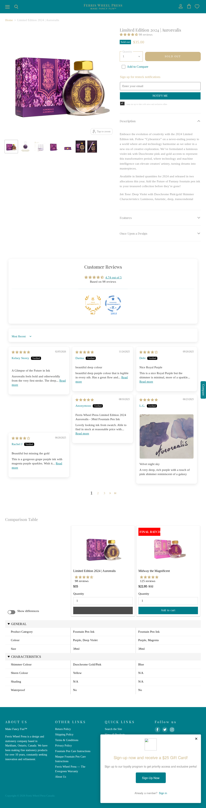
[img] (21, 352)
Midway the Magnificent (154, 571)
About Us (60, 776)
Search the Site (113, 729)
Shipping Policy (64, 734)
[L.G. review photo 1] (166, 436)
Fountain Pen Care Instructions (72, 751)
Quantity (78, 593)
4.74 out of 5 (113, 277)
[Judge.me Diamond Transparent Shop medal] (113, 304)
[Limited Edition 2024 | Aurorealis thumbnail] (11, 146)
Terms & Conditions (66, 740)
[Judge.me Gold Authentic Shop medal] (93, 304)
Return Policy (63, 729)
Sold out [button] (103, 610)
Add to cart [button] (168, 610)
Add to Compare (137, 66)
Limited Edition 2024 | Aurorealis (94, 571)
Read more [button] (146, 381)
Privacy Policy (63, 745)
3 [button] (104, 493)
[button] (129, 34)
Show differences (28, 611)
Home (9, 20)
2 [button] (98, 493)
